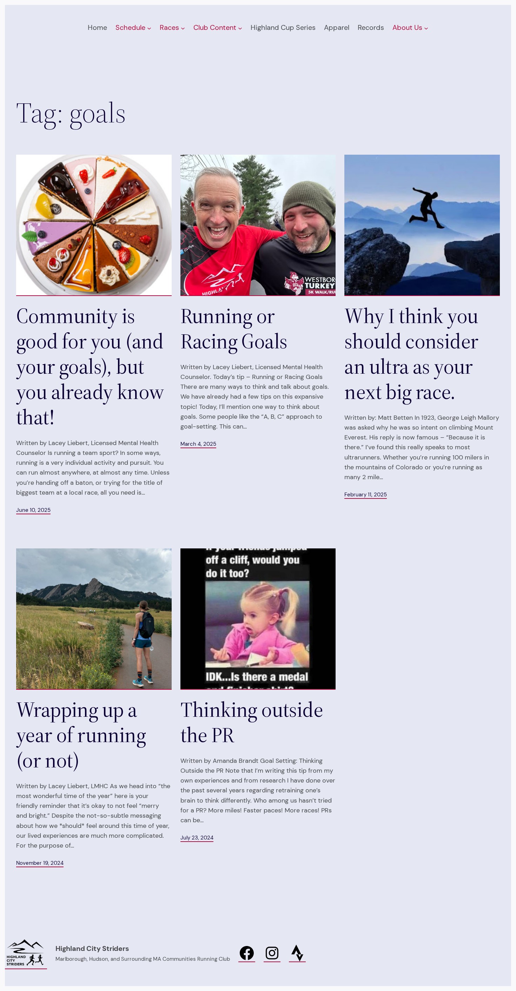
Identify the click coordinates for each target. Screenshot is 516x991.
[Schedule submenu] (149, 28)
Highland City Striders (92, 948)
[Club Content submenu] (240, 28)
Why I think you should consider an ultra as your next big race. (411, 353)
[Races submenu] (183, 28)
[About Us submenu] (426, 28)
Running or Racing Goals (233, 328)
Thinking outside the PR (251, 722)
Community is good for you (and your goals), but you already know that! (90, 366)
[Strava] (297, 953)
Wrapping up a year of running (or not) (81, 735)
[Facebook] (246, 953)
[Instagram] (272, 953)
